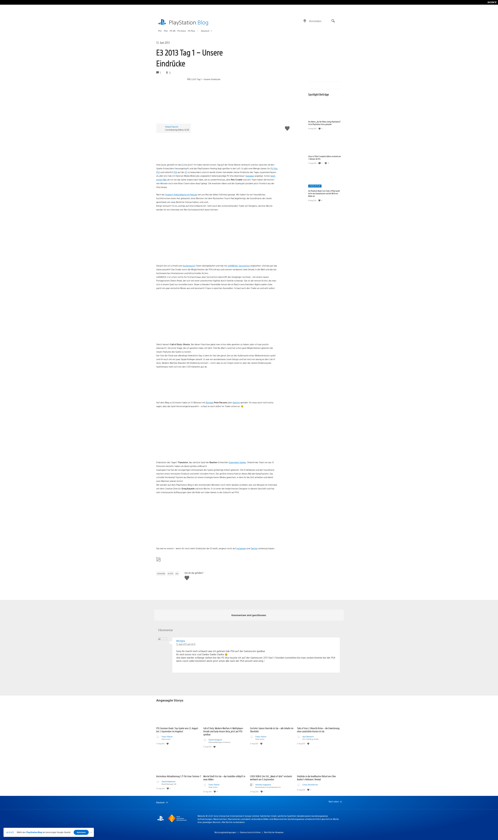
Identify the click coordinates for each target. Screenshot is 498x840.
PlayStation (189, 22)
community (161, 573)
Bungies (209, 402)
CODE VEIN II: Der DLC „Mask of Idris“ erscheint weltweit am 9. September (271, 778)
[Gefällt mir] (320, 128)
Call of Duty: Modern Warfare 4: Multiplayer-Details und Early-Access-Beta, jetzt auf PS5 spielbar (223, 731)
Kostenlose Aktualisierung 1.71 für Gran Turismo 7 (178, 776)
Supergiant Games (237, 462)
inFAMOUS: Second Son (239, 265)
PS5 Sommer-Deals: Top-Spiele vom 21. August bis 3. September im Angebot (177, 730)
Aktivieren (81, 832)
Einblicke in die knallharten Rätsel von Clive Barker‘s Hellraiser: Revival (316, 778)
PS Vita (274, 168)
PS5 (160, 30)
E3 (183, 164)
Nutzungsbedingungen (225, 832)
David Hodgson (215, 739)
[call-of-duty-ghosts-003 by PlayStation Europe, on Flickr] (176, 393)
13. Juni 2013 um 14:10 (185, 644)
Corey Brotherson (310, 784)
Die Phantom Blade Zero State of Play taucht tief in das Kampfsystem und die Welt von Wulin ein (324, 193)
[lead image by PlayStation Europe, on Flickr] (176, 155)
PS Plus (191, 30)
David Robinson (168, 781)
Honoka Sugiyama (263, 784)
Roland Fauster (171, 126)
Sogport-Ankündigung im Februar (181, 194)
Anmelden (315, 21)
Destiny (236, 402)
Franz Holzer (167, 736)
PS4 (166, 30)
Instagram (241, 548)
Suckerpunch (189, 265)
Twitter (254, 548)
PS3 (158, 172)
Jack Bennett (308, 736)
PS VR (172, 30)
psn (177, 573)
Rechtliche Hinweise (273, 832)
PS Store (181, 30)
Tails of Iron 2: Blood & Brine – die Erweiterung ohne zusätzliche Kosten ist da (318, 730)
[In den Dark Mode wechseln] (304, 21)
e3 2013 (170, 573)
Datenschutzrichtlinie (250, 832)
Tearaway (249, 175)
